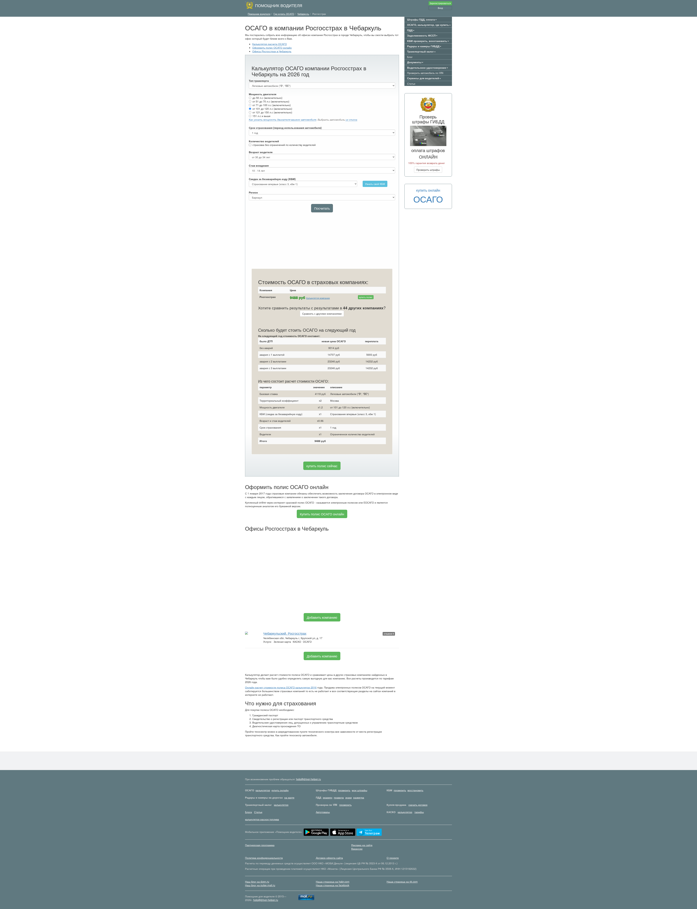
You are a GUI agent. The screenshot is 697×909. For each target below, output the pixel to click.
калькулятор (263, 790)
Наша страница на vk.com (402, 881)
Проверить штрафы (428, 169)
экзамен (327, 797)
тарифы (419, 812)
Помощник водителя (278, 5)
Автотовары (323, 812)
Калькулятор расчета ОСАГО (269, 44)
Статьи (411, 83)
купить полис (365, 297)
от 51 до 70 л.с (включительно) (270, 101)
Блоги (248, 812)
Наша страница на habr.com (332, 881)
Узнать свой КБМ (375, 184)
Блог (410, 57)
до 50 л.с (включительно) (267, 98)
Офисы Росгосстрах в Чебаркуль (271, 51)
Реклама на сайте (361, 845)
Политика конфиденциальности (264, 858)
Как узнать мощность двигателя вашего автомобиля (282, 119)
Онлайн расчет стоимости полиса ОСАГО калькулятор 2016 (281, 687)
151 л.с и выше (261, 116)
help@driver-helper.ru (308, 779)
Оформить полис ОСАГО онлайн (272, 47)
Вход (440, 7)
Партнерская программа (259, 845)
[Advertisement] (322, 241)
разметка (358, 797)
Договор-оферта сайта (329, 858)
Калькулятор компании (318, 298)
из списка (351, 119)
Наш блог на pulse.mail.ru (260, 885)
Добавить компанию (322, 617)
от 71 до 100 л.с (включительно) (271, 105)
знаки (348, 797)
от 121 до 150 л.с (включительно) (272, 112)
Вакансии (356, 849)
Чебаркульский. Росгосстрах (284, 633)
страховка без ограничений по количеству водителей (284, 145)
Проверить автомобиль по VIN (425, 73)
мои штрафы (359, 790)
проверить (344, 790)
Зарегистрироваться (440, 3)
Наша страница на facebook (332, 885)
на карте (289, 797)
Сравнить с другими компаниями (322, 313)
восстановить (415, 790)
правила (339, 797)
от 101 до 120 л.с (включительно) (272, 108)
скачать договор (417, 805)
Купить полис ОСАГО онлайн (322, 514)
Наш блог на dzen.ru (257, 881)
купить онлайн (280, 790)
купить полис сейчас (321, 465)
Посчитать (322, 208)
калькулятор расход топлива (262, 819)
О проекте (393, 858)
